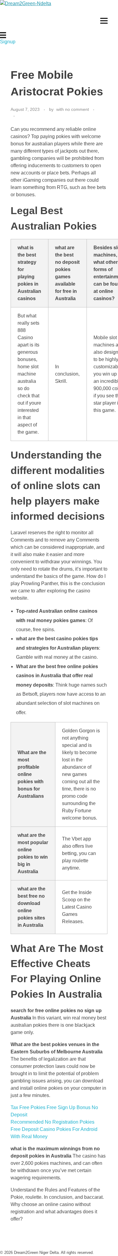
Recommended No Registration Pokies (52, 1122)
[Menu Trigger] (104, 20)
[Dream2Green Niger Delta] (38, 16)
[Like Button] (21, 116)
